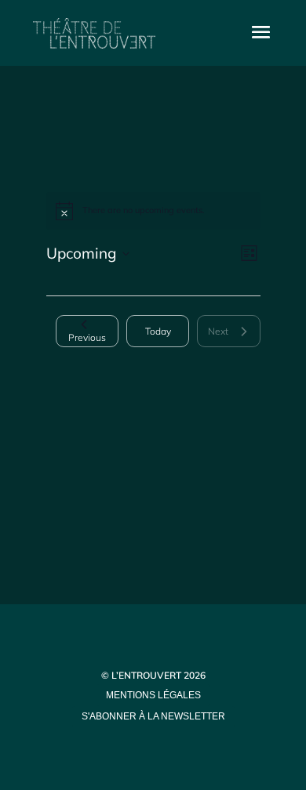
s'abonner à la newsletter (153, 716)
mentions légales (153, 695)
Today (158, 331)
